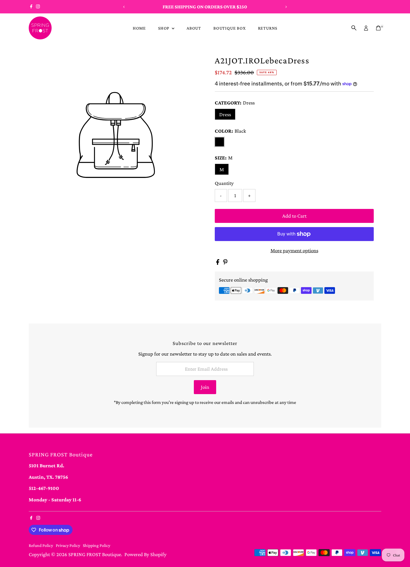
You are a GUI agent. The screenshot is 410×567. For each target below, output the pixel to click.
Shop (164, 28)
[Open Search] (353, 27)
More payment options (294, 250)
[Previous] (124, 7)
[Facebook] (31, 6)
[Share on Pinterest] (225, 263)
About (194, 28)
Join (205, 387)
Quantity (224, 183)
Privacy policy (68, 545)
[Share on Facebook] (218, 263)
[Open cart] (378, 27)
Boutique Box (229, 28)
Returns (268, 28)
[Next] (285, 7)
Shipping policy (96, 545)
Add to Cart (294, 216)
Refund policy (41, 545)
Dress (225, 114)
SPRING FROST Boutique (94, 554)
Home (139, 28)
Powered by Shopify (145, 554)
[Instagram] (38, 6)
